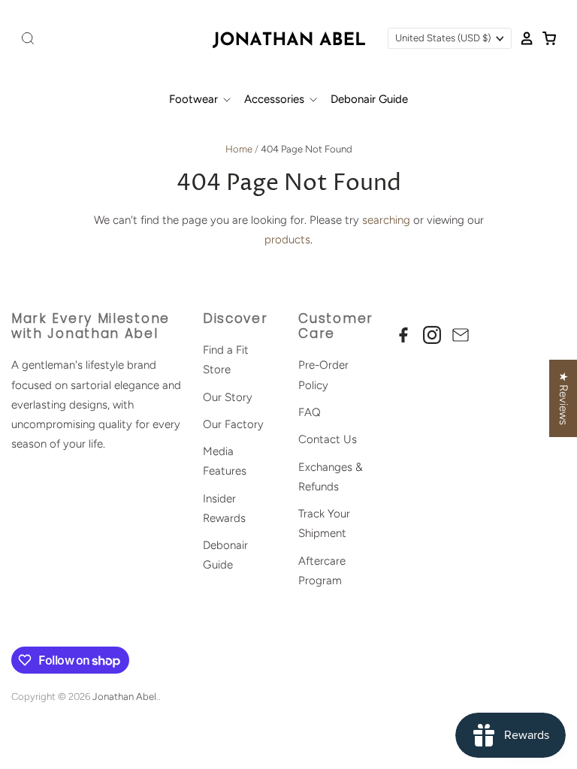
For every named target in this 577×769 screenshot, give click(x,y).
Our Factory (233, 424)
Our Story (227, 397)
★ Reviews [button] (563, 398)
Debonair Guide (369, 99)
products (287, 239)
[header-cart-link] (545, 38)
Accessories (275, 99)
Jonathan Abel (124, 696)
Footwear (195, 99)
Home (238, 149)
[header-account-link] (523, 38)
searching (386, 220)
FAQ (309, 412)
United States (443, 38)
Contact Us (327, 439)
